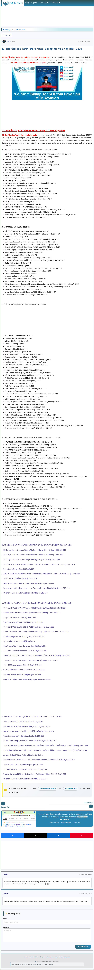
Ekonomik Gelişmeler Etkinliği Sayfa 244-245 (22, 674)
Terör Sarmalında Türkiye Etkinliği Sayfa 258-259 (23, 736)
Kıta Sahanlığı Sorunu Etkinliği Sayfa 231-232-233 (23, 636)
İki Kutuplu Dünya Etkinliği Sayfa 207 (18, 569)
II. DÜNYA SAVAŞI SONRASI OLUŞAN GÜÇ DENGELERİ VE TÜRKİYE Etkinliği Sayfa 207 (39, 564)
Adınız (5, 919)
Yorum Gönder (83, 946)
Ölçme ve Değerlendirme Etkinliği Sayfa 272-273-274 (25, 779)
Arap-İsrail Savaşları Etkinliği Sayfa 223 (19, 617)
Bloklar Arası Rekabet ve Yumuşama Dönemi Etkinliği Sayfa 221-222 (31, 612)
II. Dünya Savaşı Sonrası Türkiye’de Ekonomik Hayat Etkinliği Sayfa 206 (33, 554)
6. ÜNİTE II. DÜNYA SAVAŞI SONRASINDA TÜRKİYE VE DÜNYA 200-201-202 (37, 544)
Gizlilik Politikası (34, 957)
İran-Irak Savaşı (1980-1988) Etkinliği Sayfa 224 (23, 622)
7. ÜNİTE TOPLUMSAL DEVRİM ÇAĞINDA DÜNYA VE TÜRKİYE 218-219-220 (36, 602)
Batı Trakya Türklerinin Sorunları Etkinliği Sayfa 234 (24, 646)
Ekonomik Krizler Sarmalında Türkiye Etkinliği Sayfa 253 (26, 726)
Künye (26, 957)
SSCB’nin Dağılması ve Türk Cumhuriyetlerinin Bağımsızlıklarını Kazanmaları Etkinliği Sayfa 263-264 (45, 750)
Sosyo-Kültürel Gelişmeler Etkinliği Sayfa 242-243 (24, 670)
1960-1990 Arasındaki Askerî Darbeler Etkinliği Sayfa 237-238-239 (30, 660)
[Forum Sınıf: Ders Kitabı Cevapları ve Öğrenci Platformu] (13, 5)
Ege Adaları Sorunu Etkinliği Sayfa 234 (19, 641)
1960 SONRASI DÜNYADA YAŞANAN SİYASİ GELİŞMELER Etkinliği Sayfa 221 (34, 608)
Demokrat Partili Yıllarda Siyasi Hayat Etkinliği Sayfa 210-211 (28, 583)
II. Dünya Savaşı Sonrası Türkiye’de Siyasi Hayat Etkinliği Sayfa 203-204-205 (34, 550)
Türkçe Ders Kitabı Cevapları (61, 957)
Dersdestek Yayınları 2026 (48, 788)
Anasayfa (8, 30)
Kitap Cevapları (31, 2)
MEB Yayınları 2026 (71, 788)
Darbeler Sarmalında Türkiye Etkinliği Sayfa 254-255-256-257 (28, 731)
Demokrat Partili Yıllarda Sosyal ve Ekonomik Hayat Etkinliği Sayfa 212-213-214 (36, 588)
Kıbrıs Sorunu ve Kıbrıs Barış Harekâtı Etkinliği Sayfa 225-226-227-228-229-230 (35, 631)
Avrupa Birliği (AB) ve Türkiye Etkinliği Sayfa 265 (23, 755)
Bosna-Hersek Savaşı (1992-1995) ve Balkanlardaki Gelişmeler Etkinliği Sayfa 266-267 (39, 759)
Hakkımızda (49, 957)
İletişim (42, 957)
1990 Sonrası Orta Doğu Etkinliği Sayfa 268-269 (23, 764)
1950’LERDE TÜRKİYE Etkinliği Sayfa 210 (20, 578)
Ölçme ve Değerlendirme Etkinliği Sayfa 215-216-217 (25, 593)
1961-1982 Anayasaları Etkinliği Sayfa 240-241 (22, 665)
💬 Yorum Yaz (6, 35)
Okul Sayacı (44, 2)
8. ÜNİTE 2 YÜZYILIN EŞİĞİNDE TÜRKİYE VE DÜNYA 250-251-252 (32, 716)
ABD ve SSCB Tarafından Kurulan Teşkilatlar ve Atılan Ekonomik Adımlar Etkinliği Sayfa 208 (41, 574)
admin (9, 42)
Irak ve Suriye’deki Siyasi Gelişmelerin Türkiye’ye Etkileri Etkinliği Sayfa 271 (34, 774)
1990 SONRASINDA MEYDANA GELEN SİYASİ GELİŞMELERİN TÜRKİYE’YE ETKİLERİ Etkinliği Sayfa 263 (45, 745)
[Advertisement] (47, 13)
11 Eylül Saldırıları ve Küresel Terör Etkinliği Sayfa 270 (25, 769)
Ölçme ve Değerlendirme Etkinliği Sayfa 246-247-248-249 (27, 679)
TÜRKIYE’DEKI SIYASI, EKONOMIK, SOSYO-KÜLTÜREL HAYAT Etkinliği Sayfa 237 (36, 655)
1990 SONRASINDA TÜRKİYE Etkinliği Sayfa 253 (23, 721)
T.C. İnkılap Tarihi (19, 30)
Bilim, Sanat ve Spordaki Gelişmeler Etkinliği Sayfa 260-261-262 (29, 740)
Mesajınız (6, 927)
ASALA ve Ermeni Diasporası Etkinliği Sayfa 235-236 (25, 650)
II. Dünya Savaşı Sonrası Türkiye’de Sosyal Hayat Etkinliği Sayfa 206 (31, 559)
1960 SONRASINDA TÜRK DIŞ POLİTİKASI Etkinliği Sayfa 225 (28, 627)
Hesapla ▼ (56, 2)
